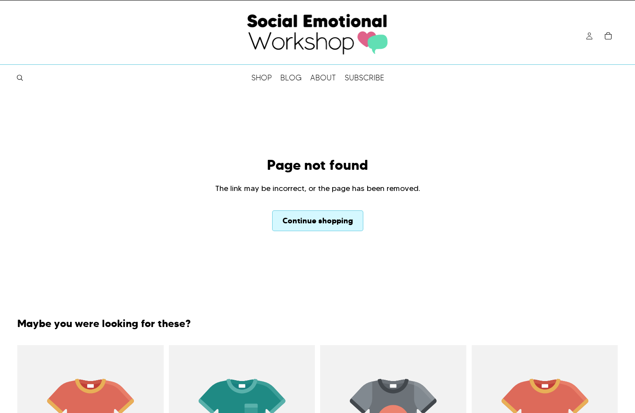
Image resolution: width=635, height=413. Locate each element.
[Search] (19, 77)
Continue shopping (318, 221)
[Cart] (608, 35)
